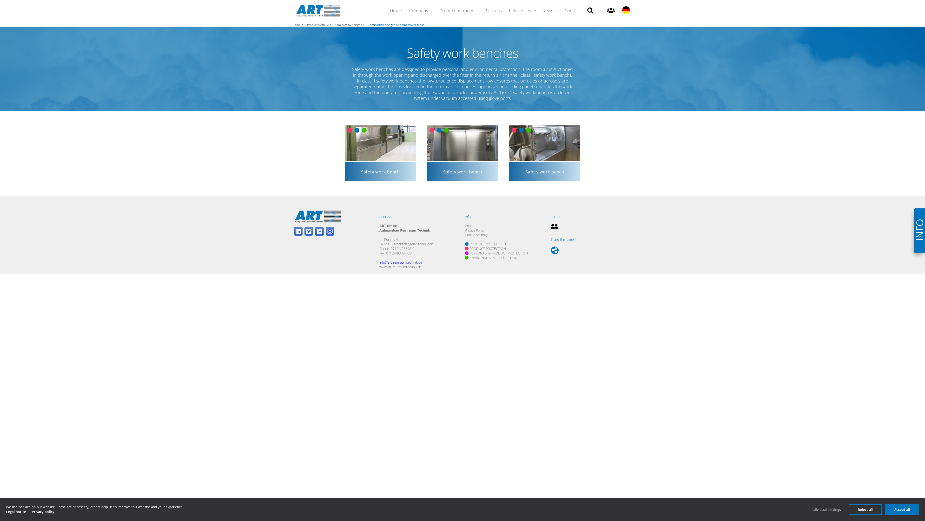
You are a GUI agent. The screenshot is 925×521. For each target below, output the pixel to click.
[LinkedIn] (298, 232)
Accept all (902, 509)
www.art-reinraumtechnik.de (400, 267)
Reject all (865, 509)
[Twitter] (308, 232)
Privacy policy (43, 511)
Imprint (470, 225)
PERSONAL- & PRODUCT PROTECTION (499, 253)
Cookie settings (476, 235)
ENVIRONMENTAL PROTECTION (493, 257)
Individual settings (826, 509)
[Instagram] (330, 232)
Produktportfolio (318, 25)
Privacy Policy (474, 230)
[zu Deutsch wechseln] (626, 10)
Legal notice (16, 511)
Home (297, 25)
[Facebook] (319, 232)
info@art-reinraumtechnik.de (400, 262)
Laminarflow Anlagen (348, 25)
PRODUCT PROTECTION (488, 244)
